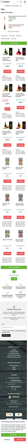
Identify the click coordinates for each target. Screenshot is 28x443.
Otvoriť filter (14, 43)
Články (14, 367)
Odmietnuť (7, 439)
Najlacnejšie (12, 35)
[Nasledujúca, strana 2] (14, 271)
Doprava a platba (14, 351)
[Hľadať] (17, 1)
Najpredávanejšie (5, 38)
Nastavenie (13, 434)
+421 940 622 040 (15, 380)
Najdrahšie (18, 35)
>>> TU (13, 431)
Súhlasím (20, 439)
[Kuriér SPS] (9, 414)
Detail (7, 109)
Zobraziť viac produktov (13, 31)
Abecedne (13, 38)
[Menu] (24, 1)
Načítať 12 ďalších (14, 267)
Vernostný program (14, 365)
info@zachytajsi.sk (15, 386)
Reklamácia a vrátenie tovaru (14, 357)
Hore (14, 278)
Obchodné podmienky (14, 353)
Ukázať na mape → (14, 406)
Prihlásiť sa (6, 335)
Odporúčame (4, 35)
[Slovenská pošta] (18, 414)
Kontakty (14, 349)
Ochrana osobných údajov (14, 355)
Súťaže (14, 369)
